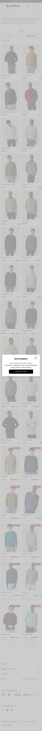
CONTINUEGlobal (21, 371)
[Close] (35, 358)
